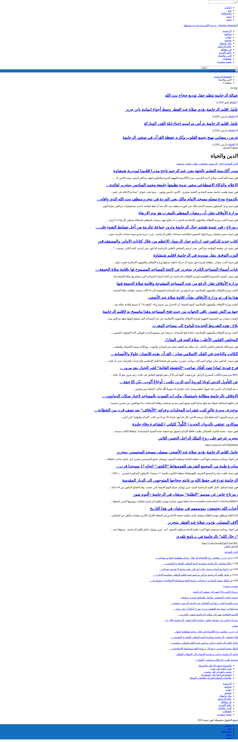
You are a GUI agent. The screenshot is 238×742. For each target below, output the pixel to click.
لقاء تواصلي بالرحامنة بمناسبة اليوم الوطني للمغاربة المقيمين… (197, 563)
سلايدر (188, 163)
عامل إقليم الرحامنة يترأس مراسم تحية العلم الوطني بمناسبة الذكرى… (191, 574)
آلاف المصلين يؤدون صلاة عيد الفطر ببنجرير (203, 522)
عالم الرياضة (225, 46)
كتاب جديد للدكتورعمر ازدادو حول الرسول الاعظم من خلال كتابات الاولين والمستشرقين (168, 241)
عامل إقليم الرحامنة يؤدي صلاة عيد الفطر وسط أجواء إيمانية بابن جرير (182, 109)
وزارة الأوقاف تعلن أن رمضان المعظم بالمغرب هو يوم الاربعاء (188, 213)
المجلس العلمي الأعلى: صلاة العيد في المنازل (201, 340)
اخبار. (221, 163)
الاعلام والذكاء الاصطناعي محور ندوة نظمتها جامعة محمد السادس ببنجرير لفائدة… (172, 185)
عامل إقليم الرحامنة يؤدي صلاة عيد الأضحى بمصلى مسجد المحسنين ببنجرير (177, 452)
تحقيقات (227, 58)
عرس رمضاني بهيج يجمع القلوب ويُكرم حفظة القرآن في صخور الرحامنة (180, 137)
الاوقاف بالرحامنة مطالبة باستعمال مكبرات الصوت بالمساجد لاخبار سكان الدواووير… (170, 396)
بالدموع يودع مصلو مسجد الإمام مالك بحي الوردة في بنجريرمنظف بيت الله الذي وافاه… (167, 199)
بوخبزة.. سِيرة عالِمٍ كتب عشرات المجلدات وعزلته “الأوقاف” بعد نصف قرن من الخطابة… (166, 410)
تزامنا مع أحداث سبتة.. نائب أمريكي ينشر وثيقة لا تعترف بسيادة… (194, 569)
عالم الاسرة (225, 52)
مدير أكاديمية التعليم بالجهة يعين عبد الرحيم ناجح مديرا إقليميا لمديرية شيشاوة (175, 171)
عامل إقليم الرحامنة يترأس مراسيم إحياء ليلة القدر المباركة (191, 123)
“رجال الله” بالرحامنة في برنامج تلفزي (207, 536)
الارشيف (212, 163)
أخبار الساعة (231, 163)
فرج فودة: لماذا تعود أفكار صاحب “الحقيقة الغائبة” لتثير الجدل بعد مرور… (179, 368)
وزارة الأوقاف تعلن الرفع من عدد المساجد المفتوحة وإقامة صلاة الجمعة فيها (177, 283)
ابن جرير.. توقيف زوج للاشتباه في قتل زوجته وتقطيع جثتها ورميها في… (193, 557)
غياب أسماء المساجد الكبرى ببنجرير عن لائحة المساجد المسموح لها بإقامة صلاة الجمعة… (166, 269)
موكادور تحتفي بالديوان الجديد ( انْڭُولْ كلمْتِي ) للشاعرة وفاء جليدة (185, 424)
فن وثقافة (226, 49)
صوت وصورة (224, 61)
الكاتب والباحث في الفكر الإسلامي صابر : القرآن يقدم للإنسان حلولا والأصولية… (174, 354)
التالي (227, 546)
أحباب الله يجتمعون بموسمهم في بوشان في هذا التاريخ (194, 508)
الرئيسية (227, 31)
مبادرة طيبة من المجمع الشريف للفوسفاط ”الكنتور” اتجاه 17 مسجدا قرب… (177, 466)
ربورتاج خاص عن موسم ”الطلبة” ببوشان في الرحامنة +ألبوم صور (185, 494)
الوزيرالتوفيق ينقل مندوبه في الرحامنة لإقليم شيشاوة (195, 255)
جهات (229, 37)
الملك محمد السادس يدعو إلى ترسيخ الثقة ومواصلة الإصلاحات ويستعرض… (189, 580)
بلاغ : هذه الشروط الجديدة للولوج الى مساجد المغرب (195, 326)
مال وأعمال (225, 43)
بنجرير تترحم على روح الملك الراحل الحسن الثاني (198, 438)
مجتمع (228, 40)
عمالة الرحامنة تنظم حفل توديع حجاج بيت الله (201, 95)
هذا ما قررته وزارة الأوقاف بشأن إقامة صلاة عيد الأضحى (193, 297)
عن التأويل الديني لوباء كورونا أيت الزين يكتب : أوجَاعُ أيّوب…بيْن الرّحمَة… (179, 382)
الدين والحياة (225, 55)
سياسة (228, 34)
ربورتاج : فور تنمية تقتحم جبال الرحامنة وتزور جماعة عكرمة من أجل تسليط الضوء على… (167, 227)
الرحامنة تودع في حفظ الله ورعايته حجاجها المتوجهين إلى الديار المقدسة (180, 480)
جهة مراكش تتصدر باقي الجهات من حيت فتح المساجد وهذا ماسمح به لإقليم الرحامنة (170, 311)
